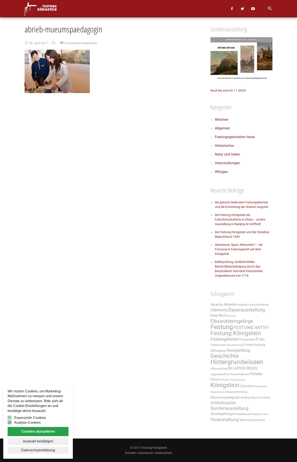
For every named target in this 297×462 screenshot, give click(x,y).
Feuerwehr (247, 339)
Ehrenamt (231, 316)
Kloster (226, 379)
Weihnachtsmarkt (252, 420)
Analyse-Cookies (27, 422)
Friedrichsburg (254, 345)
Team (265, 414)
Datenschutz (163, 453)
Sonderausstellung (229, 408)
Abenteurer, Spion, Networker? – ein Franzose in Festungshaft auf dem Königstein (239, 249)
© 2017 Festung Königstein (148, 447)
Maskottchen (217, 392)
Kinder (256, 374)
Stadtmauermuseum (249, 414)
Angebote (243, 304)
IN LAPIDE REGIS (242, 368)
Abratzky (216, 304)
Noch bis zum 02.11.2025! (228, 90)
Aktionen (221, 119)
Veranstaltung (224, 419)
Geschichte (224, 356)
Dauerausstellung (246, 310)
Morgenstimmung (236, 391)
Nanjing (245, 397)
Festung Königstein (235, 333)
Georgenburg (238, 350)
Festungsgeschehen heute (235, 137)
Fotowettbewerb (235, 345)
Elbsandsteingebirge (231, 321)
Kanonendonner (240, 374)
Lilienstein (247, 386)
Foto (260, 339)
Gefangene (218, 351)
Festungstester (225, 339)
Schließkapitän (223, 403)
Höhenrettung (218, 368)
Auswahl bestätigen (38, 441)
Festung (221, 327)
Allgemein (222, 128)
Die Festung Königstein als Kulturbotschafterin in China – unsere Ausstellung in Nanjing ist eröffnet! (240, 219)
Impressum (145, 453)
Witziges (221, 172)
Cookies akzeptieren (38, 431)
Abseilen (230, 304)
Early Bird (217, 315)
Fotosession (218, 344)
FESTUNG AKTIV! (251, 327)
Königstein (224, 385)
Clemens (219, 310)
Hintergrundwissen (236, 362)
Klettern (216, 380)
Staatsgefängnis (223, 414)
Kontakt (130, 453)
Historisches (224, 146)
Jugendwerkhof (220, 374)
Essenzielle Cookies (30, 418)
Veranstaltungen (227, 163)
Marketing (261, 386)
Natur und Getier (227, 154)
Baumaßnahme (259, 304)
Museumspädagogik (225, 397)
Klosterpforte (238, 379)
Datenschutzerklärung (38, 450)
